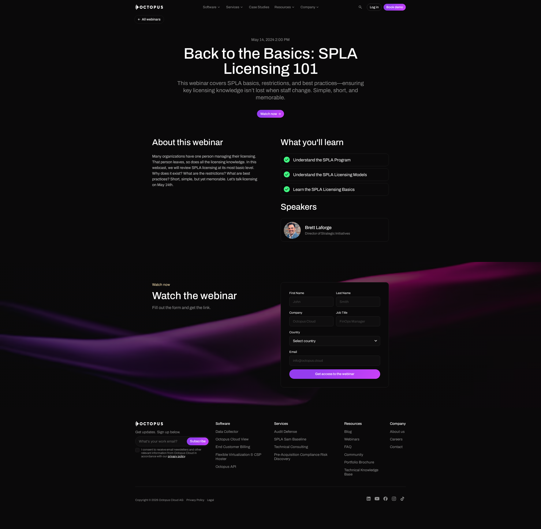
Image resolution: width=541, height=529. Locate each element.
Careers (396, 439)
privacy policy (176, 456)
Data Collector (227, 432)
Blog (348, 432)
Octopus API (226, 467)
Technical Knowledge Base (361, 472)
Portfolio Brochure (359, 462)
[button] (212, 7)
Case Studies (259, 7)
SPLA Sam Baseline (290, 439)
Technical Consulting (291, 447)
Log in (374, 7)
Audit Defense (285, 432)
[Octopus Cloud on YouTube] (377, 498)
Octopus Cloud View (232, 439)
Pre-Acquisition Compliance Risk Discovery (300, 457)
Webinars (351, 439)
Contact (396, 447)
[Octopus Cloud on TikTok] (402, 498)
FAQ (347, 447)
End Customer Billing (233, 447)
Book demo (394, 7)
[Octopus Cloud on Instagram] (394, 498)
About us (397, 432)
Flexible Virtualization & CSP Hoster (238, 457)
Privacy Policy (195, 500)
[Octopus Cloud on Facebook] (385, 498)
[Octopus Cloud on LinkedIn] (368, 498)
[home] (149, 7)
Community (353, 455)
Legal (210, 500)
